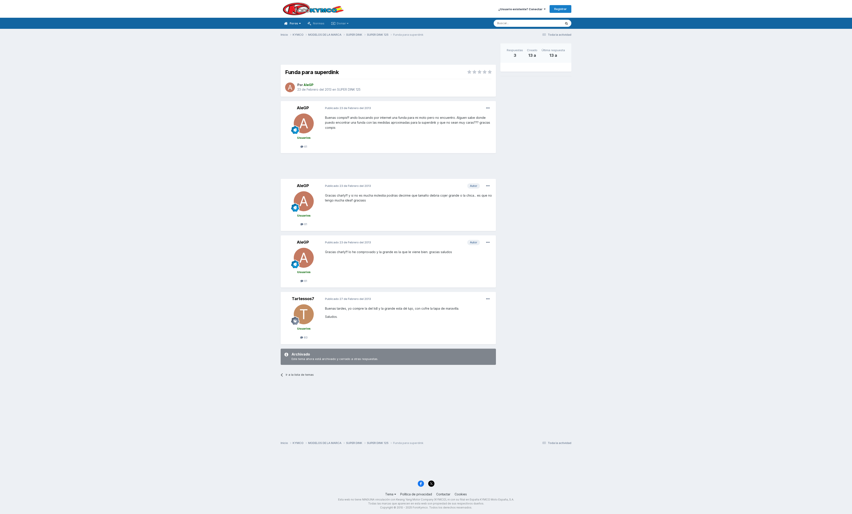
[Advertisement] (388, 53)
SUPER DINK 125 (349, 89)
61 (305, 146)
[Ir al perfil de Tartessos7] (304, 314)
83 (305, 337)
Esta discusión (546, 23)
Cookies (461, 494)
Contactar (443, 494)
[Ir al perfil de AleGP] (290, 87)
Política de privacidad (416, 494)
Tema (389, 494)
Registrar (560, 9)
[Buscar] (566, 23)
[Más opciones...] (487, 108)
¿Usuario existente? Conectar (521, 9)
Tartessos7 (303, 298)
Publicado (348, 108)
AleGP (303, 108)
